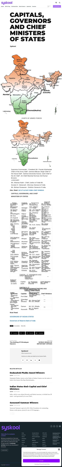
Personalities (17, 325)
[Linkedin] (31, 360)
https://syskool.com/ (26, 353)
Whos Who (23, 325)
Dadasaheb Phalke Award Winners (27, 373)
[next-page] (13, 414)
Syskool (13, 46)
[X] (35, 360)
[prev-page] (11, 414)
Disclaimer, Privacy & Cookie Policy (42, 464)
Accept (41, 460)
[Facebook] (22, 360)
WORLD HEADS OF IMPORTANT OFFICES (44, 343)
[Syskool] (15, 3)
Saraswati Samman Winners (24, 403)
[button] (59, 449)
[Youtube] (39, 360)
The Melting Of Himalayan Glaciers (19, 343)
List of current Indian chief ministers (31, 190)
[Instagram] (27, 360)
